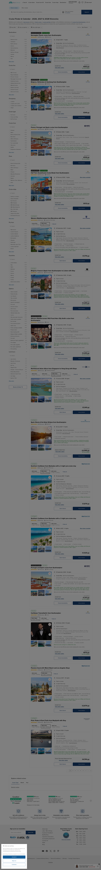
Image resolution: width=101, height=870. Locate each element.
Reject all (14, 860)
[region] (14, 856)
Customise (14, 864)
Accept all (14, 857)
